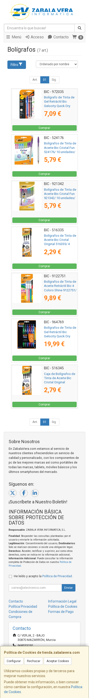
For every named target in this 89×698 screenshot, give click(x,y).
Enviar (68, 587)
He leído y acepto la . (43, 576)
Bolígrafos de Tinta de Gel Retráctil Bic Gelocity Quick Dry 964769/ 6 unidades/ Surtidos (60, 336)
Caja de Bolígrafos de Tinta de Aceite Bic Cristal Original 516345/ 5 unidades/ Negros (59, 382)
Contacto (60, 37)
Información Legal (62, 601)
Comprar (44, 128)
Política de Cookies (62, 606)
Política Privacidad (23, 606)
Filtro (14, 65)
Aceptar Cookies (57, 661)
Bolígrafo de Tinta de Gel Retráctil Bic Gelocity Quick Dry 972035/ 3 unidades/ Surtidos (59, 105)
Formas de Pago (61, 612)
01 (44, 79)
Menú (16, 37)
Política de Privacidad (57, 576)
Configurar (14, 661)
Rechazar (33, 661)
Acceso (37, 37)
